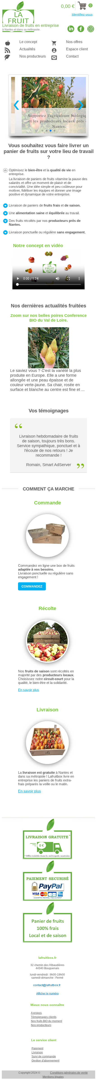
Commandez (31, 586)
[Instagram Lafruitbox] (90, 29)
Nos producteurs (41, 1025)
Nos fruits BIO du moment (46, 1021)
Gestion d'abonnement (45, 1060)
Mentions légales (53, 1076)
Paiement (37, 1048)
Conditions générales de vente (69, 1072)
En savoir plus (28, 690)
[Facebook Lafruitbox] (80, 29)
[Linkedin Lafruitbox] (70, 29)
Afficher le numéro (47, 993)
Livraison (37, 1052)
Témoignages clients (43, 1017)
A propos (36, 1013)
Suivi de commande (44, 1056)
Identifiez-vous (82, 14)
